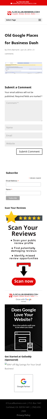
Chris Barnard (13, 50)
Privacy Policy (23, 415)
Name (9, 189)
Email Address (12, 181)
